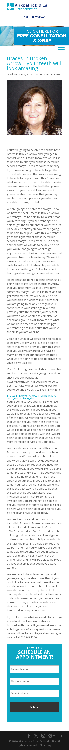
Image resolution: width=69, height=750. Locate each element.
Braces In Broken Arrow (48, 74)
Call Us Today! (34, 17)
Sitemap (46, 745)
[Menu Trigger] (60, 49)
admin (13, 74)
